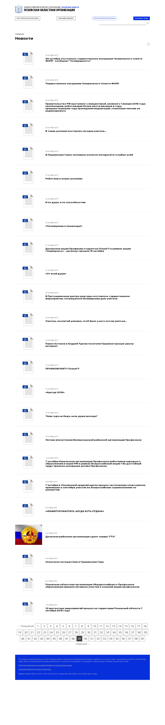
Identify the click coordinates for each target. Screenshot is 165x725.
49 (79, 638)
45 (54, 638)
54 (110, 638)
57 (129, 638)
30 (88, 632)
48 (73, 638)
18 (144, 626)
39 (145, 632)
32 (101, 632)
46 (60, 638)
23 (44, 632)
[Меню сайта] (148, 6)
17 (138, 626)
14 (119, 626)
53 (104, 638)
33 (107, 632)
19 (19, 632)
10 (94, 626)
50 (85, 638)
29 (82, 632)
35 (120, 632)
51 (92, 638)
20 (26, 632)
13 (113, 626)
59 (142, 638)
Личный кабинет (66, 18)
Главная (19, 34)
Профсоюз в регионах (104, 18)
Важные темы (141, 18)
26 (63, 632)
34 (114, 632)
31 (95, 632)
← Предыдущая (26, 626)
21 (32, 632)
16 (132, 626)
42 (35, 638)
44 (48, 638)
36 (126, 632)
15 (126, 626)
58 (136, 638)
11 (100, 626)
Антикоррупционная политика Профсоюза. (35, 669)
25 (57, 632)
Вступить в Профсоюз (27, 18)
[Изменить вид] (148, 44)
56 (123, 638)
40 (22, 638)
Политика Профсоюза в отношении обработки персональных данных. (45, 665)
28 (76, 632)
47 (66, 638)
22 (38, 632)
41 (29, 638)
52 (98, 638)
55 (117, 638)
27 (70, 632)
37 (132, 632)
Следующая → (82, 643)
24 (51, 632)
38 (139, 632)
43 (41, 638)
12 (107, 626)
